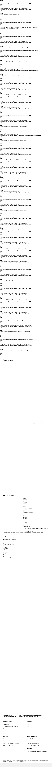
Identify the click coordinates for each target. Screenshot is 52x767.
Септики (6, 492)
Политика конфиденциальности (10, 726)
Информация (7, 721)
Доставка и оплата (7, 731)
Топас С (28, 726)
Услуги (5, 736)
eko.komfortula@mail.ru (33, 743)
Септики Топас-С (12, 492)
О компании (6, 724)
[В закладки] (48, 560)
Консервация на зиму (8, 738)
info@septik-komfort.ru (33, 745)
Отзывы (15, 536)
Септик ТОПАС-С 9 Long (8, 576)
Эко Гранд (29, 728)
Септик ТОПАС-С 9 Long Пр (9, 638)
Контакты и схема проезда (9, 733)
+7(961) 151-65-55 (36, 423)
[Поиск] (47, 489)
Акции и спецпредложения (9, 728)
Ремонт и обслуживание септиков (11, 743)
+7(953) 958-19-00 (36, 421)
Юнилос (28, 731)
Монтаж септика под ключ (9, 741)
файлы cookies (15, 715)
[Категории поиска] (11, 489)
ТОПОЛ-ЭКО (25, 502)
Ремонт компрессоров (8, 745)
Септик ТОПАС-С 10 (8, 668)
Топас (28, 724)
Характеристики (7, 536)
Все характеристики (26, 526)
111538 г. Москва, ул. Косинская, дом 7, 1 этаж (37, 752)
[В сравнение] (48, 563)
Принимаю (6, 718)
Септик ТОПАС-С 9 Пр (8, 607)
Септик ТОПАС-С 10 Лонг (9, 699)
